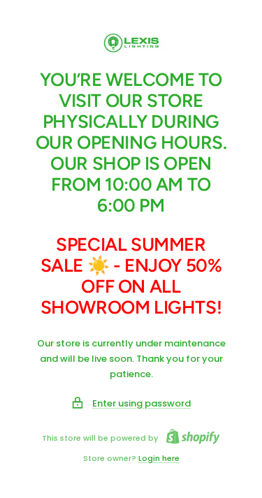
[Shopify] (189, 438)
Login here (159, 458)
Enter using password (141, 403)
